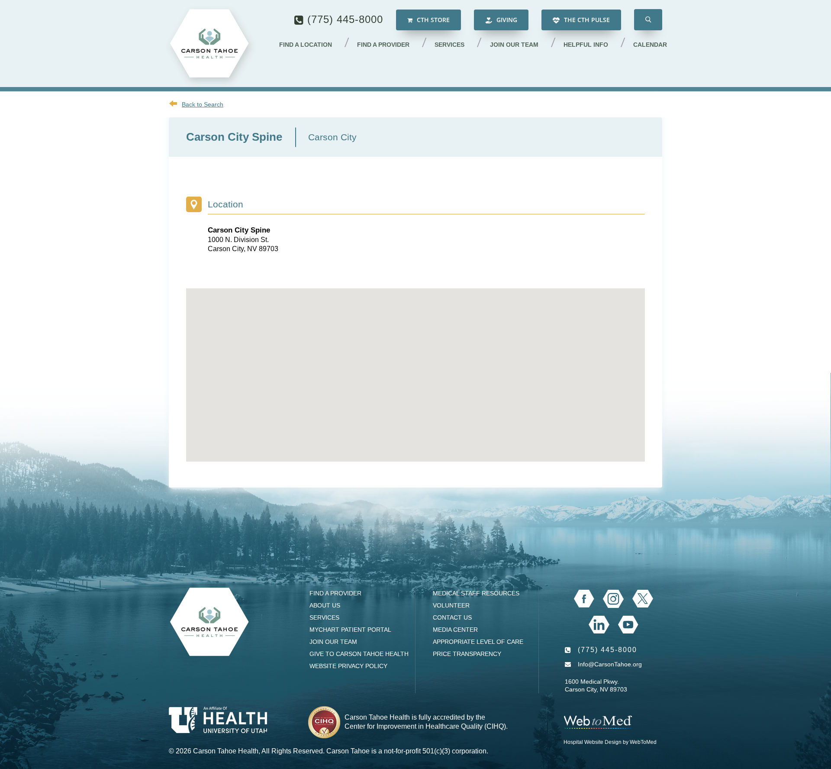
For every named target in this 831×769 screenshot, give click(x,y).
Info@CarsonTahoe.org (610, 664)
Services (449, 44)
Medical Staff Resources (476, 593)
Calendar (650, 44)
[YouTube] (628, 624)
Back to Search (202, 104)
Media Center (455, 629)
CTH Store (432, 20)
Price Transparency (467, 653)
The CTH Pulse (586, 20)
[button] (648, 19)
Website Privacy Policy (348, 665)
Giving (506, 20)
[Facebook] (584, 598)
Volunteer (451, 605)
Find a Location (305, 44)
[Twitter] (642, 598)
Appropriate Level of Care (478, 641)
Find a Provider (383, 44)
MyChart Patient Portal (350, 629)
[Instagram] (613, 598)
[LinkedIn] (599, 624)
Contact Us (452, 617)
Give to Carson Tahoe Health (359, 653)
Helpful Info (586, 44)
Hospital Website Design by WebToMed (610, 742)
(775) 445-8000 (345, 19)
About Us (324, 605)
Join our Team (514, 44)
